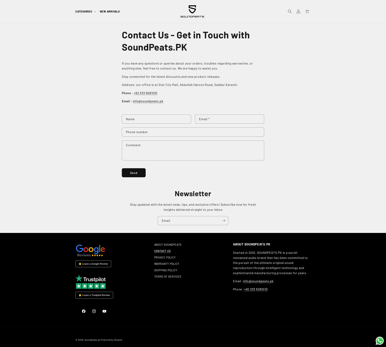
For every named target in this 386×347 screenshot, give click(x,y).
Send (133, 173)
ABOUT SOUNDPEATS (168, 244)
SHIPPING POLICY (165, 270)
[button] (85, 11)
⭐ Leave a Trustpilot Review (94, 295)
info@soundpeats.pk (148, 101)
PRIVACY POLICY (165, 257)
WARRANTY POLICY (166, 263)
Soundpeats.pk (92, 340)
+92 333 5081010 (145, 93)
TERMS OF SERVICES (167, 276)
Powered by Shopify (111, 340)
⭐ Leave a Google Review (93, 264)
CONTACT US (162, 251)
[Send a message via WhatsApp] (379, 340)
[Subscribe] (224, 220)
